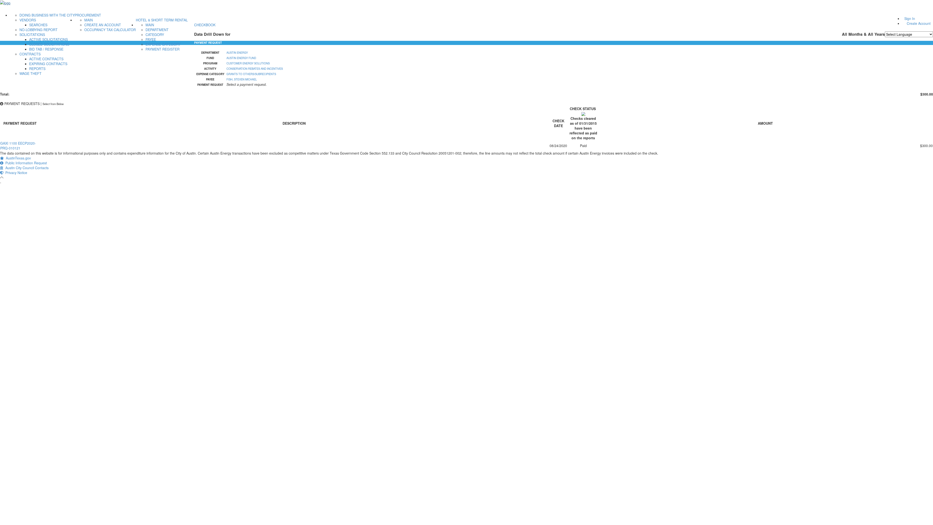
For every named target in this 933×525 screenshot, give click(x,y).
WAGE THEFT (30, 73)
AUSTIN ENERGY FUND (241, 58)
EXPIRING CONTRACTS (48, 63)
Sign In (909, 18)
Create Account (919, 23)
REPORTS (37, 68)
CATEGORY (155, 34)
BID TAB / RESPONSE (46, 49)
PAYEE (151, 39)
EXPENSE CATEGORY (163, 44)
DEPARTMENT (157, 29)
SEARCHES (38, 24)
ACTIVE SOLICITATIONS (48, 39)
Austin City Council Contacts (26, 167)
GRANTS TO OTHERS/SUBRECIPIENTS (251, 74)
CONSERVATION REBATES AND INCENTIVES (254, 68)
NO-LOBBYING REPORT (38, 29)
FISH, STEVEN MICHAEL (241, 79)
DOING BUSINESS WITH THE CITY (47, 15)
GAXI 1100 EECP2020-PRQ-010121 (18, 145)
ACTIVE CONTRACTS (46, 58)
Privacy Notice (15, 172)
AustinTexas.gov (17, 158)
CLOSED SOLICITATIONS (49, 44)
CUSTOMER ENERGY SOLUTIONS (248, 63)
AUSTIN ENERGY (237, 52)
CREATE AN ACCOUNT (102, 24)
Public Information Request (25, 162)
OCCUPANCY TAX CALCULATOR (110, 29)
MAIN (88, 20)
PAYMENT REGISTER (163, 49)
